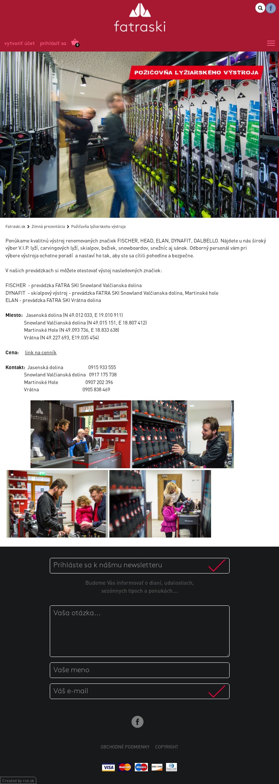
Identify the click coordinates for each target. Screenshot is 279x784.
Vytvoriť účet (19, 43)
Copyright (166, 747)
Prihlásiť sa (53, 43)
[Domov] (139, 18)
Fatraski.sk (15, 226)
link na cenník (41, 352)
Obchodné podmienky (125, 747)
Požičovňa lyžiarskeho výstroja (98, 226)
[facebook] (271, 8)
